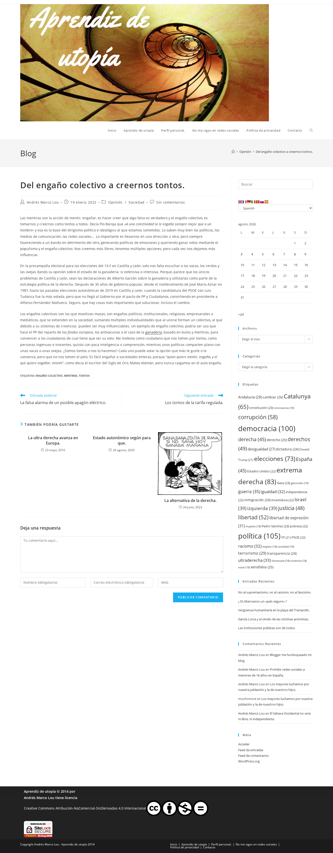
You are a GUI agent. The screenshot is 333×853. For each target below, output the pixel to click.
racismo (250, 546)
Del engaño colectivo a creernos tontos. (284, 151)
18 (253, 275)
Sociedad (136, 202)
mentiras (70, 375)
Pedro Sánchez (275, 526)
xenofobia (262, 567)
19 (263, 275)
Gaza (283, 483)
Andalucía (250, 397)
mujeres (253, 526)
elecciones (274, 458)
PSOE (298, 537)
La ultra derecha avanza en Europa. (53, 440)
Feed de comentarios (253, 755)
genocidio (299, 483)
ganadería (153, 332)
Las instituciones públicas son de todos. (266, 628)
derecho (277, 439)
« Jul (241, 314)
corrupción (258, 417)
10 (242, 265)
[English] (240, 201)
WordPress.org (249, 761)
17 (242, 275)
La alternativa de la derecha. (190, 500)
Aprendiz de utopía (40, 791)
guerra (249, 491)
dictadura (287, 449)
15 (295, 265)
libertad (253, 517)
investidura (282, 500)
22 (295, 275)
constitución (261, 408)
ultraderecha (254, 560)
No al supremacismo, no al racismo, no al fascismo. (274, 592)
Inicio (173, 844)
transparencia (282, 553)
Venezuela (281, 560)
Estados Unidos (261, 471)
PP (286, 537)
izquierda (262, 508)
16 (306, 265)
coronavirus (284, 408)
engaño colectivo (49, 375)
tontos (84, 375)
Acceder (244, 744)
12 (263, 265)
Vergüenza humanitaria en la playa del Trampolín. (274, 610)
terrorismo (252, 553)
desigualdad (261, 449)
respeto (269, 546)
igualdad (273, 491)
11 (253, 265)
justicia (291, 508)
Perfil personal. (221, 844)
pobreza (299, 526)
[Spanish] (266, 201)
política (259, 536)
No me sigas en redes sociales (256, 844)
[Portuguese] (258, 201)
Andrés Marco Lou (43, 202)
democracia (266, 428)
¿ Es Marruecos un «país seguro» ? (262, 601)
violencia (298, 560)
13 (274, 265)
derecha (252, 439)
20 (274, 275)
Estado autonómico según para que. (122, 440)
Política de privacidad (184, 847)
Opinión (115, 202)
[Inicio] (233, 151)
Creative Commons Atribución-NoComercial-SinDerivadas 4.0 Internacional (85, 808)
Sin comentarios (170, 202)
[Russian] (262, 201)
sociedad (286, 546)
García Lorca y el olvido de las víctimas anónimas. (273, 619)
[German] (249, 201)
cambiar (273, 397)
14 (285, 265)
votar (244, 567)
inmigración (257, 500)
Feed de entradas (250, 750)
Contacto (209, 847)
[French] (245, 201)
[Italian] (253, 201)
